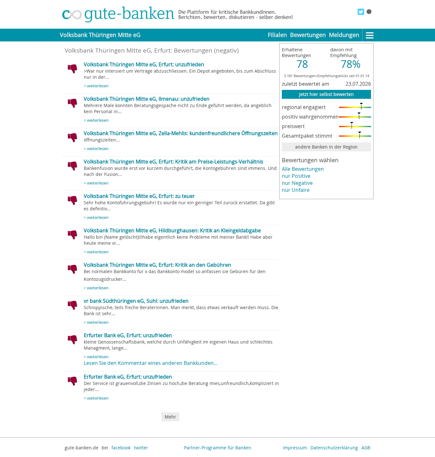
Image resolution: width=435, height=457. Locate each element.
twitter (141, 448)
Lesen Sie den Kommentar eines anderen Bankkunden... (151, 362)
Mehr (170, 417)
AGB (365, 448)
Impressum (295, 448)
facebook (121, 448)
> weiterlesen (96, 86)
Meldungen (344, 35)
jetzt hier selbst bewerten (326, 94)
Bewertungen (308, 35)
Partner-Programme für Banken (217, 448)
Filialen (277, 35)
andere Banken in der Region (326, 147)
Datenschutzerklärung (334, 448)
